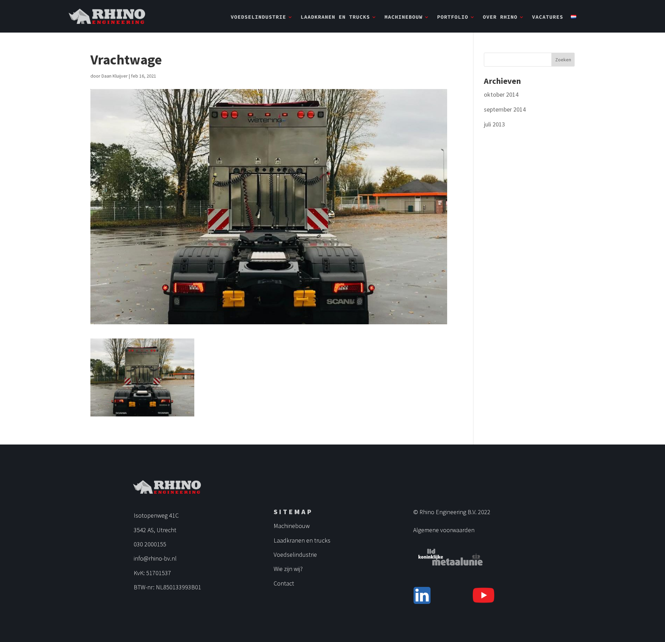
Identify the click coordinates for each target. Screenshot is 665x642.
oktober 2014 (501, 94)
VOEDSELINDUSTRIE (258, 17)
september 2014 (505, 109)
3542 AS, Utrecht (155, 530)
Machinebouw (292, 526)
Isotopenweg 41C (156, 515)
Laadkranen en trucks (302, 540)
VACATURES (547, 17)
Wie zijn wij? (288, 569)
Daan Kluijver (114, 76)
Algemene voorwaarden (444, 530)
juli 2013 (494, 124)
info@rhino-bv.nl (155, 558)
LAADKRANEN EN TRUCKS (335, 17)
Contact (284, 583)
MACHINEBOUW (403, 17)
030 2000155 (150, 544)
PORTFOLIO (452, 17)
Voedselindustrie (295, 555)
